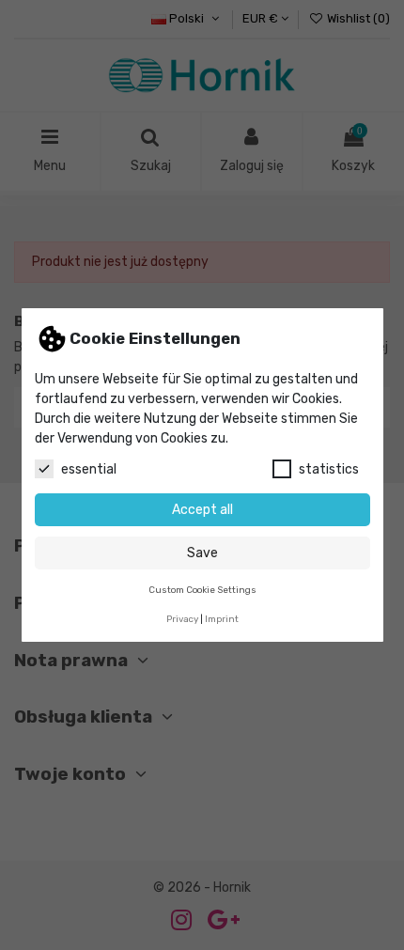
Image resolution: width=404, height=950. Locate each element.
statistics (329, 469)
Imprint (222, 619)
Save (202, 553)
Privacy (182, 619)
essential (89, 469)
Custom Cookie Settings (202, 589)
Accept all (202, 510)
